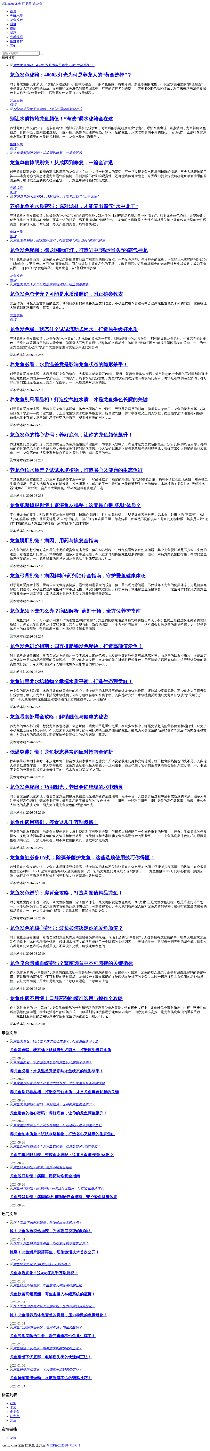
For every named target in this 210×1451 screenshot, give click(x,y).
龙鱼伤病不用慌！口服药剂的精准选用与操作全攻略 (66, 998)
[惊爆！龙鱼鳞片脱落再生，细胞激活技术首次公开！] (49, 1243)
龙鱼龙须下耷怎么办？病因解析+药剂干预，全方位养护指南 (75, 611)
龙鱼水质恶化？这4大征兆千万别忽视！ (44, 1273)
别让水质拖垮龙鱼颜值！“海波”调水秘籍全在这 (61, 118)
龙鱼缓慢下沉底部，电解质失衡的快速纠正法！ (51, 1357)
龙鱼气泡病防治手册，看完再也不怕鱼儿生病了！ (53, 1336)
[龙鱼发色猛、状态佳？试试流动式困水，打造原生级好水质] (54, 1041)
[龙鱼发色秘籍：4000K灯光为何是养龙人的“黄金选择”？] (52, 65)
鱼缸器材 (16, 41)
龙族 (13, 1438)
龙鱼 (13, 1420)
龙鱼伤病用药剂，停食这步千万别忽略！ (54, 822)
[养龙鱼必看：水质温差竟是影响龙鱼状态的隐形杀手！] (51, 1062)
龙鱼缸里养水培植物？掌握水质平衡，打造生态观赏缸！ (71, 681)
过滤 (13, 1403)
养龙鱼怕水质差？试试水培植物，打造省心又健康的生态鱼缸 (76, 470)
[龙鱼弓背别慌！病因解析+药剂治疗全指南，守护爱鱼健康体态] (57, 1188)
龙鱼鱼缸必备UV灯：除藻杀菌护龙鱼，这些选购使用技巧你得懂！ (82, 857)
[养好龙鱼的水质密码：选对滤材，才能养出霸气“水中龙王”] (54, 196)
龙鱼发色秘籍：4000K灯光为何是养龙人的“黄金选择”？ (71, 74)
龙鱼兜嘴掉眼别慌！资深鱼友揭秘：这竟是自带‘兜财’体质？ (75, 505)
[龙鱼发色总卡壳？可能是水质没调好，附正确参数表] (49, 284)
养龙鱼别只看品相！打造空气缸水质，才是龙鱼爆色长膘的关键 (79, 399)
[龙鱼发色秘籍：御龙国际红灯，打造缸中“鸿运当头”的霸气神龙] (57, 240)
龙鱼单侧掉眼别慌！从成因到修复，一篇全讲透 (61, 162)
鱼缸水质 (16, 15)
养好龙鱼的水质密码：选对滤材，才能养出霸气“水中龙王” (74, 206)
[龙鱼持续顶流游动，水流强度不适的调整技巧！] (46, 1369)
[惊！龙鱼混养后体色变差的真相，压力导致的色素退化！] (52, 1306)
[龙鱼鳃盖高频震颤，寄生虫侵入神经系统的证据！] (47, 1285)
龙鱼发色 (16, 20)
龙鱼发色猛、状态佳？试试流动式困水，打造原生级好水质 (74, 329)
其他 (13, 45)
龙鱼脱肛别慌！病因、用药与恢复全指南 (54, 540)
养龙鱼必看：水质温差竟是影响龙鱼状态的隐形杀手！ (69, 364)
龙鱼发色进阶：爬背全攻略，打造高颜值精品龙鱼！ (66, 892)
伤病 (13, 28)
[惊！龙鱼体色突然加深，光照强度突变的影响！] (46, 1222)
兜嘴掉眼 (16, 37)
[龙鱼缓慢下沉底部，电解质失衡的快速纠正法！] (46, 1348)
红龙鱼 (15, 1416)
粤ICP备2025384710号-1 (63, 1445)
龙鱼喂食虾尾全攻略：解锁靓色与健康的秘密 (59, 716)
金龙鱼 (15, 1411)
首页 (13, 11)
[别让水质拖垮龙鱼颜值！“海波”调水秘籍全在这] (46, 109)
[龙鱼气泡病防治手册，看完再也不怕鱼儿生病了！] (47, 1327)
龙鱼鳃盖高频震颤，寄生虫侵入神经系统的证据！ (53, 1294)
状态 (13, 32)
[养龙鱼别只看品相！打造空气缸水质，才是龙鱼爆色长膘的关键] (57, 1083)
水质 (13, 1407)
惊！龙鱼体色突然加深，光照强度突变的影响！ (51, 1231)
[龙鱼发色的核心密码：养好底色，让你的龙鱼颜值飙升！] (52, 1104)
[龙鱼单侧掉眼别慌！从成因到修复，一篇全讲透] (46, 153)
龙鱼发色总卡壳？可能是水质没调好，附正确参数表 (66, 294)
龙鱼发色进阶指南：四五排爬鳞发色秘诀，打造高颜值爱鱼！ (76, 646)
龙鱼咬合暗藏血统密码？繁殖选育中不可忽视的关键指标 (71, 963)
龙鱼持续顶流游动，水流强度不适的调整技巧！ (51, 1378)
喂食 (13, 24)
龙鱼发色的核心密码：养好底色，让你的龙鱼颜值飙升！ (71, 434)
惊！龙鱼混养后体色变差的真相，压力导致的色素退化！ (58, 1315)
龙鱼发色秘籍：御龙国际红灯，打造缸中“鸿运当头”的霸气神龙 (79, 250)
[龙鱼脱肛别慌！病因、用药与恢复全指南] (41, 1167)
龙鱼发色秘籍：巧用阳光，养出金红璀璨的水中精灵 (66, 787)
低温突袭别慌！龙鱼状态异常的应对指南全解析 (61, 752)
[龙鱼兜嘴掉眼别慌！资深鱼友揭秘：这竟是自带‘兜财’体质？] (55, 1146)
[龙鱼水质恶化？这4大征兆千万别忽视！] (40, 1264)
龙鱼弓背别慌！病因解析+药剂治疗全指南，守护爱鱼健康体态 (78, 575)
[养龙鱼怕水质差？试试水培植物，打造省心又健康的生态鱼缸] (56, 1125)
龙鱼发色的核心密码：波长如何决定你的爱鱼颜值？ (66, 928)
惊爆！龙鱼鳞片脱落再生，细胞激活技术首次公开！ (54, 1252)
